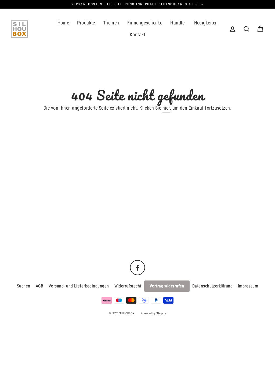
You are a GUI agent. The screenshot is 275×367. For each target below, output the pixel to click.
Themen (111, 23)
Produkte (86, 23)
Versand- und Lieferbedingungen (79, 286)
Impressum (248, 286)
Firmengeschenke (144, 23)
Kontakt (137, 34)
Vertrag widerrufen (167, 286)
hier (166, 108)
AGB (39, 286)
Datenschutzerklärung (212, 286)
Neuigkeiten (206, 23)
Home (63, 23)
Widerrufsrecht (128, 286)
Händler (178, 23)
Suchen (23, 286)
